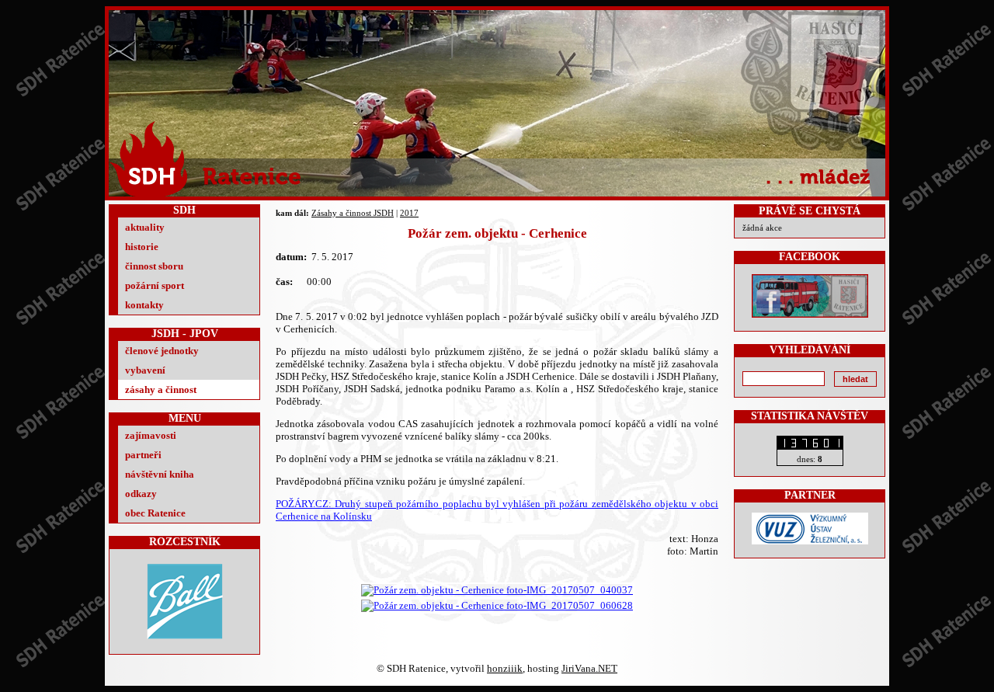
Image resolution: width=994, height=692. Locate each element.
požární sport (154, 285)
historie (141, 246)
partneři (143, 455)
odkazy (141, 493)
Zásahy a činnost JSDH (352, 212)
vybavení (145, 370)
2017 (409, 212)
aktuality (145, 227)
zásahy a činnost (160, 389)
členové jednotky (162, 350)
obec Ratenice (155, 513)
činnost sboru (154, 266)
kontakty (144, 305)
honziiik (505, 668)
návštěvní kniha (159, 474)
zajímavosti (150, 435)
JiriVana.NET (589, 668)
